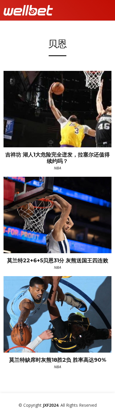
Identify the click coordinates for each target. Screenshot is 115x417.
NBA (57, 168)
